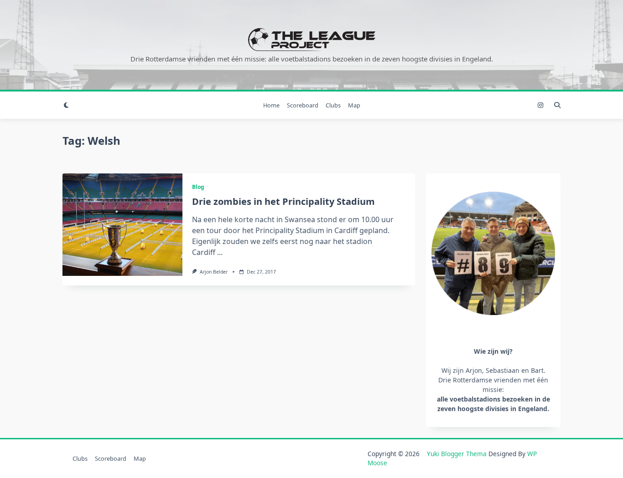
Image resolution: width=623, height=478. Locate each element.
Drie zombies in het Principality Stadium (283, 201)
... (220, 252)
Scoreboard (302, 105)
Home (271, 105)
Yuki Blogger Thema (457, 453)
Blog (198, 187)
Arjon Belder (214, 272)
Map (354, 105)
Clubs (333, 105)
